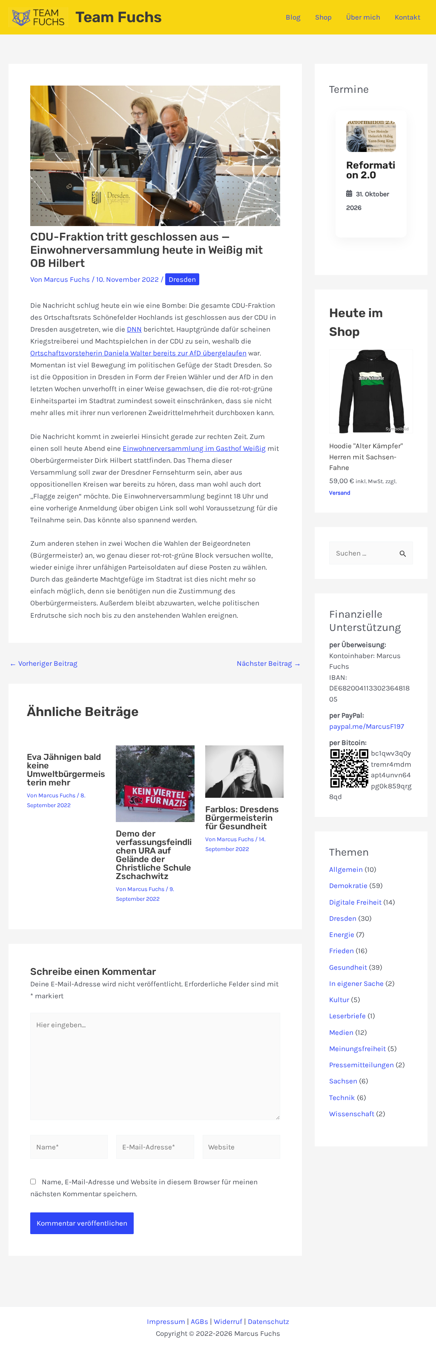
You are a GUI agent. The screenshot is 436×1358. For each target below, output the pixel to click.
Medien (341, 1032)
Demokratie (348, 885)
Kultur (339, 999)
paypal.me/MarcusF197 (366, 726)
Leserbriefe (347, 1015)
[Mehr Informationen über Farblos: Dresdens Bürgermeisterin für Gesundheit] (244, 771)
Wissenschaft (351, 1113)
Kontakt (407, 17)
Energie (341, 934)
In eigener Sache (356, 983)
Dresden (182, 279)
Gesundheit (348, 967)
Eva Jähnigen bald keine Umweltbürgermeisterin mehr (66, 770)
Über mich (363, 17)
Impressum (166, 1321)
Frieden (341, 950)
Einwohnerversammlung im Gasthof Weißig (194, 448)
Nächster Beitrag (269, 663)
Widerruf (228, 1321)
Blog (293, 17)
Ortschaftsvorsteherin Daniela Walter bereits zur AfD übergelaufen (138, 353)
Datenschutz (268, 1321)
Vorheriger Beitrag (43, 663)
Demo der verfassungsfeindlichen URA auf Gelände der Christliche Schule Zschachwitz (154, 854)
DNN (134, 329)
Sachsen (343, 1081)
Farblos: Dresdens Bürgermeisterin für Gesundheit (242, 817)
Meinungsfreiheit (357, 1048)
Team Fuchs (118, 17)
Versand (339, 493)
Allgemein (346, 869)
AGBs (199, 1321)
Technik (342, 1097)
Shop (323, 17)
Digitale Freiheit (355, 902)
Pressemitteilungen (361, 1064)
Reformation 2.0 (370, 170)
